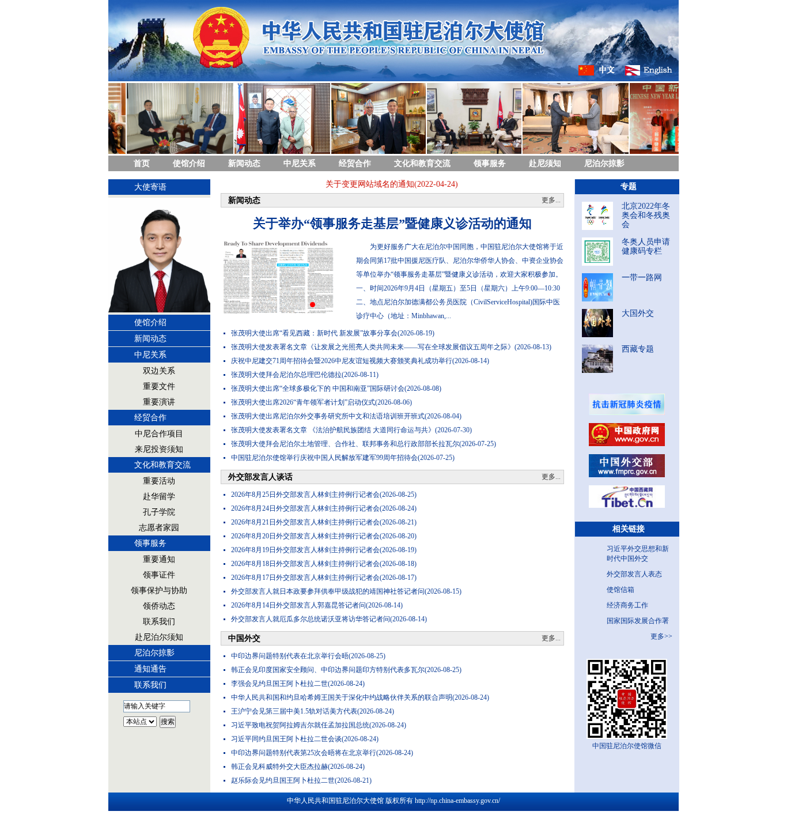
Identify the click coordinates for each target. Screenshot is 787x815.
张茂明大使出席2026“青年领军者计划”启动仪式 (303, 402)
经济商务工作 (627, 605)
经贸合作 (355, 163)
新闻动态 (244, 163)
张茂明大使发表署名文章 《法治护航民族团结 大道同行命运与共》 (333, 430)
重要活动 (159, 481)
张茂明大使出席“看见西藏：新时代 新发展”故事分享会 (314, 333)
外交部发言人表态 (634, 574)
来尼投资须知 (159, 449)
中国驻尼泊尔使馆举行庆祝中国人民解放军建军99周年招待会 (324, 458)
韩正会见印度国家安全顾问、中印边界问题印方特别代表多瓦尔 (328, 670)
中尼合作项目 (159, 433)
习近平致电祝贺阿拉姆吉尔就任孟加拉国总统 (300, 725)
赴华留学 (159, 496)
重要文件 (159, 386)
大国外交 (638, 313)
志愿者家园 (159, 527)
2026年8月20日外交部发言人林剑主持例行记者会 (305, 536)
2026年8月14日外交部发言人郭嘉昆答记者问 (298, 605)
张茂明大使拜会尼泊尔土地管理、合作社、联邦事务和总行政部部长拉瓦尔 (345, 444)
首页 (142, 163)
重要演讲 (159, 402)
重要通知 (159, 559)
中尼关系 (299, 163)
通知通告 (150, 669)
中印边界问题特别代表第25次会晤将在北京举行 (303, 753)
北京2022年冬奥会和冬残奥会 (646, 215)
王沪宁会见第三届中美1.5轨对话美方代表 (294, 711)
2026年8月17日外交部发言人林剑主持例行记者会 (305, 577)
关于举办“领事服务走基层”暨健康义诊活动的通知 (392, 223)
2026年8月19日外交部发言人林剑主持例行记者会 (305, 550)
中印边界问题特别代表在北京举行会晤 (290, 656)
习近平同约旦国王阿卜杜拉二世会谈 (286, 739)
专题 (628, 186)
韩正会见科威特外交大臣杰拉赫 (279, 767)
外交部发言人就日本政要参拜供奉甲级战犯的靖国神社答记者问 (328, 591)
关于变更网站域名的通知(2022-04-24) (382, 184)
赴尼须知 (545, 163)
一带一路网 (642, 277)
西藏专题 (638, 349)
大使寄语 (150, 187)
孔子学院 (159, 512)
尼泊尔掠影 (604, 163)
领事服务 (490, 163)
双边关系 (159, 371)
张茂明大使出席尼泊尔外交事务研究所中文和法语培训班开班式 (328, 416)
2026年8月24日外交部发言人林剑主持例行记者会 (305, 508)
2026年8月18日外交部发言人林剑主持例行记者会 (305, 564)
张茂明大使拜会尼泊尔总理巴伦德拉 (286, 375)
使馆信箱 (620, 590)
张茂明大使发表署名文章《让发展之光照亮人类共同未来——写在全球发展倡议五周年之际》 (372, 347)
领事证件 (159, 575)
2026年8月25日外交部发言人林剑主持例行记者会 (305, 494)
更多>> (661, 636)
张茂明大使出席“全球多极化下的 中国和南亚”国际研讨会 (317, 388)
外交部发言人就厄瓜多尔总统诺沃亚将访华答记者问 (310, 619)
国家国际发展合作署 (638, 621)
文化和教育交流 (422, 163)
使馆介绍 (189, 163)
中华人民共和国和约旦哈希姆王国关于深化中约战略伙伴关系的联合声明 (341, 697)
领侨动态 (159, 606)
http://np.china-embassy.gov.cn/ (457, 801)
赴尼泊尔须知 (159, 637)
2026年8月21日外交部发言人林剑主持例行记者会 (305, 522)
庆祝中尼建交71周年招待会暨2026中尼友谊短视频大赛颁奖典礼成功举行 (341, 361)
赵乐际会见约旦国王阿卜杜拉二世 (283, 780)
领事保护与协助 (159, 590)
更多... (551, 200)
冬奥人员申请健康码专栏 (646, 246)
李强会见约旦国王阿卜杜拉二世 (279, 684)
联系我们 (159, 621)
